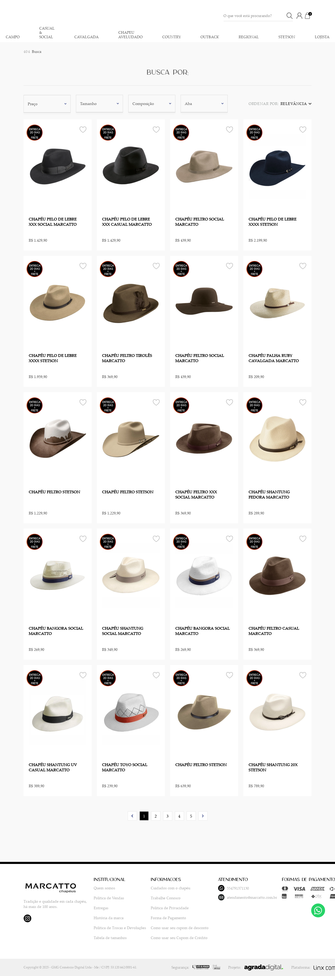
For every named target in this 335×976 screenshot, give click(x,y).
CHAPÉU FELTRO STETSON (54, 491)
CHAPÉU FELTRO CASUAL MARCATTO (274, 630)
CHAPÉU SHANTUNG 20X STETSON (273, 767)
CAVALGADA (86, 37)
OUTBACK (209, 37)
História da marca (109, 917)
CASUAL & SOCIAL (47, 32)
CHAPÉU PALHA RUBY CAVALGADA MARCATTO (274, 358)
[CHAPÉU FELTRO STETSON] (57, 439)
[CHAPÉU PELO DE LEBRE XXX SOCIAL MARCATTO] (57, 166)
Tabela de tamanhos (110, 937)
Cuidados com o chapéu (170, 887)
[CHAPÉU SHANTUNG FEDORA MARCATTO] (277, 439)
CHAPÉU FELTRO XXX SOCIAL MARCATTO (196, 494)
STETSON (286, 37)
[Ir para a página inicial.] (157, 15)
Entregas (101, 907)
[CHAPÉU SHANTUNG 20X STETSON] (277, 712)
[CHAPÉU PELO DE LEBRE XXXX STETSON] (277, 166)
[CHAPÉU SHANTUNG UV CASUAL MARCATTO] (57, 712)
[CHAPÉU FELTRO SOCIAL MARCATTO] (204, 166)
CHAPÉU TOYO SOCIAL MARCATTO (124, 767)
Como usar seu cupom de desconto (180, 927)
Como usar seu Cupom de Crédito (179, 937)
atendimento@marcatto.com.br (252, 897)
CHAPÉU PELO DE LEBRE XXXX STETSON (273, 221)
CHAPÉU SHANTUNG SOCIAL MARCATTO (122, 630)
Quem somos (104, 887)
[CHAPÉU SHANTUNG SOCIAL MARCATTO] (131, 576)
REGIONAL (249, 37)
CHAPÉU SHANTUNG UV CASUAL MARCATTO (53, 767)
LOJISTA (322, 37)
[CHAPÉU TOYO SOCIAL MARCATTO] (131, 712)
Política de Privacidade (170, 907)
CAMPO (13, 37)
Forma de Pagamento (168, 917)
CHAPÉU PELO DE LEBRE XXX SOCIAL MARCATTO (53, 221)
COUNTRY (171, 37)
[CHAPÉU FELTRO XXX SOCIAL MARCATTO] (204, 439)
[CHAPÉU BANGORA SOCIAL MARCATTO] (57, 576)
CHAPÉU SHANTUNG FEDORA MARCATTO (269, 494)
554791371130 (238, 888)
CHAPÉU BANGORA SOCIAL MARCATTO (56, 630)
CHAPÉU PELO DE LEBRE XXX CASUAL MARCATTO (127, 221)
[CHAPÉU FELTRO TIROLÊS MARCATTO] (131, 303)
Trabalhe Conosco (166, 897)
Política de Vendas (109, 897)
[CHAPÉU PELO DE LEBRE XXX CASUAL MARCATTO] (131, 166)
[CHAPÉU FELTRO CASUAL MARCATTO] (277, 576)
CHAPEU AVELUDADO (130, 34)
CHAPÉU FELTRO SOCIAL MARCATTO (199, 221)
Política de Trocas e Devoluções (120, 927)
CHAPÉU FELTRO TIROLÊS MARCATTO (127, 358)
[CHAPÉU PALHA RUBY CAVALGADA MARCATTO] (277, 303)
